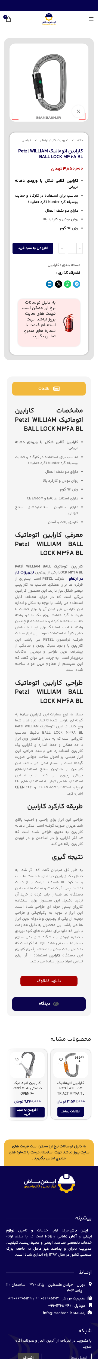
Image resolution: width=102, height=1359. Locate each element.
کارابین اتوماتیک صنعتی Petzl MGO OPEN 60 (27, 1088)
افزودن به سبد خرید (33, 248)
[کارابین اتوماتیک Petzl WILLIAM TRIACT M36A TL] (70, 1065)
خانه (79, 140)
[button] (76, 284)
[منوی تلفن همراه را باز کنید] (91, 19)
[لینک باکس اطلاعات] (49, 323)
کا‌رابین (26, 140)
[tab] (49, 389)
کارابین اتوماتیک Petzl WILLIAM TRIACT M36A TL (70, 1088)
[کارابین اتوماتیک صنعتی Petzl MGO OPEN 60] (27, 1065)
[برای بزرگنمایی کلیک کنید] (78, 111)
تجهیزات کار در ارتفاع (53, 140)
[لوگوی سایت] (49, 19)
